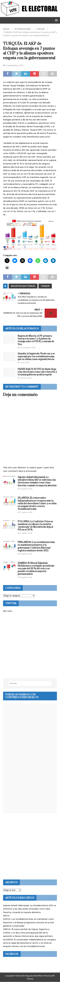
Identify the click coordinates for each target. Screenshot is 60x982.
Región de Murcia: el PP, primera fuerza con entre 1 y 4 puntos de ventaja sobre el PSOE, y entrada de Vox (36, 340)
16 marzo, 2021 (26, 378)
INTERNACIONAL (23, 29)
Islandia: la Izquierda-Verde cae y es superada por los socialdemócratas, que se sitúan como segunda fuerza (36, 356)
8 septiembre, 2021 (14, 65)
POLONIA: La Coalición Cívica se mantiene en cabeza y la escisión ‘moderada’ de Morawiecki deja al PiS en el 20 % (35, 525)
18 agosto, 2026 (26, 577)
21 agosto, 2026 (26, 533)
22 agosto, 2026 (26, 512)
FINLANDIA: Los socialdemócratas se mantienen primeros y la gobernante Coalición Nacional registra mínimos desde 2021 (36, 546)
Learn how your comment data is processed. (28, 469)
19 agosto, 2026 (26, 553)
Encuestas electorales (23, 286)
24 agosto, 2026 (26, 488)
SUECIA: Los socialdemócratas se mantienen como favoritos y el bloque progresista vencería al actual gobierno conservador (28, 922)
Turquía (45, 286)
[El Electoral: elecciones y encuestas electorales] (30, 15)
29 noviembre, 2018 (27, 347)
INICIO (6, 915)
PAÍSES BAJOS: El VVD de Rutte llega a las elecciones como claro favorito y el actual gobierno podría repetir (37, 372)
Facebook (11, 953)
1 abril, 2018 (24, 362)
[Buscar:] (30, 683)
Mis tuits (7, 611)
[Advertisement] (30, 645)
